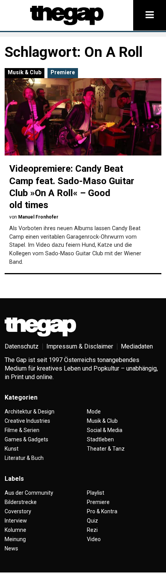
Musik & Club (24, 72)
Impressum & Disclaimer (79, 346)
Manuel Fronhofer (38, 217)
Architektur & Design (29, 411)
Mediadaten (137, 346)
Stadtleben (100, 439)
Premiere (63, 72)
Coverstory (18, 511)
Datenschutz (22, 346)
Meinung (15, 539)
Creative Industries (27, 421)
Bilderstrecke (21, 502)
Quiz (92, 521)
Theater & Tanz (106, 449)
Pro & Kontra (102, 511)
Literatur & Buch (24, 458)
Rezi (92, 530)
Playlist (95, 493)
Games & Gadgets (26, 439)
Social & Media (104, 430)
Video (94, 539)
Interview (16, 521)
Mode (94, 411)
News (11, 548)
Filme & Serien (22, 430)
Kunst (12, 449)
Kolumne (15, 530)
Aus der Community (29, 493)
